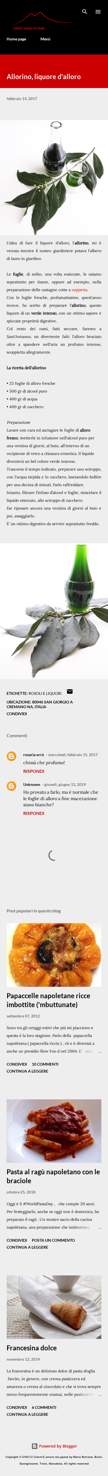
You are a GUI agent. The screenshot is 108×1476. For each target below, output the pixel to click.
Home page (16, 38)
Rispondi (33, 771)
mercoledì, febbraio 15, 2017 (73, 754)
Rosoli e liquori (45, 693)
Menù (45, 38)
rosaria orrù (33, 754)
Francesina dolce (32, 1348)
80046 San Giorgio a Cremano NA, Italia (40, 704)
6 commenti (44, 1407)
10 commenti (45, 1064)
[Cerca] (84, 10)
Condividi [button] (17, 713)
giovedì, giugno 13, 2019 (65, 784)
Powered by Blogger (57, 1446)
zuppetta (79, 289)
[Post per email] (69, 693)
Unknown (31, 784)
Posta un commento (53, 1240)
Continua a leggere (27, 1071)
